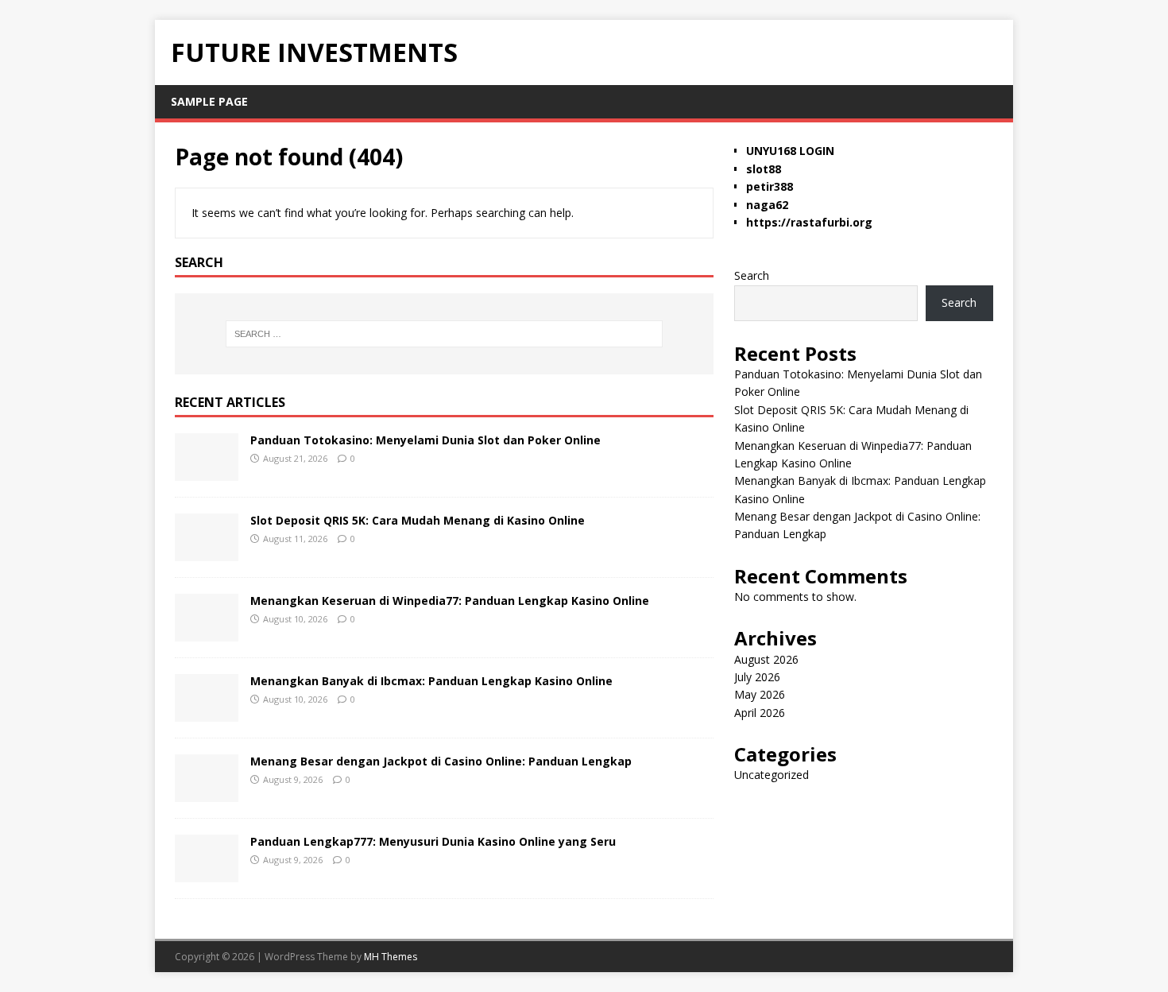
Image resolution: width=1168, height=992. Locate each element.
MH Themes (390, 956)
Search (751, 275)
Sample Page (209, 101)
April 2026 (759, 712)
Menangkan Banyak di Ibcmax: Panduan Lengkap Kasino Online (431, 680)
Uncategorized (771, 774)
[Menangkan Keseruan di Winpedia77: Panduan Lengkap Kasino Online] (206, 631)
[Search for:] (444, 333)
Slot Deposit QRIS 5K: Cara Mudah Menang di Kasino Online (417, 520)
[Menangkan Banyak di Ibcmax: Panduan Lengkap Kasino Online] (206, 711)
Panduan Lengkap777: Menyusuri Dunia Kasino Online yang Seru (433, 841)
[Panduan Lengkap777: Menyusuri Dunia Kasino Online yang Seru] (206, 872)
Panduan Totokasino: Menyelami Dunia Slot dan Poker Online (425, 440)
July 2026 (757, 676)
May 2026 (759, 694)
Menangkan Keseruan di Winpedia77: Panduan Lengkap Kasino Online (449, 600)
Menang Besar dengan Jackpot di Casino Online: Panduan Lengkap (441, 761)
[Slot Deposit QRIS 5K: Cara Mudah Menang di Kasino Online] (206, 551)
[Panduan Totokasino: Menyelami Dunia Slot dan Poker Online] (206, 471)
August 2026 (766, 659)
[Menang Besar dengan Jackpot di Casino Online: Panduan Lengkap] (206, 792)
